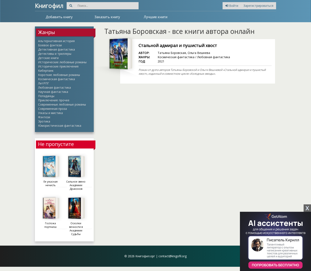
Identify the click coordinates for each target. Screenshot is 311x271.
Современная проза (52, 109)
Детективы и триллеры (54, 54)
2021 (161, 61)
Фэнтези (44, 117)
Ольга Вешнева (199, 53)
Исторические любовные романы (62, 62)
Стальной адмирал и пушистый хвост (178, 45)
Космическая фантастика (56, 79)
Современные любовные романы (62, 104)
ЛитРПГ (43, 83)
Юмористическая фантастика (59, 126)
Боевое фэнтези (50, 45)
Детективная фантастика (56, 49)
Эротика (44, 121)
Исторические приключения (58, 66)
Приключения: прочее (53, 100)
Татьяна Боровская (172, 53)
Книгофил (49, 5)
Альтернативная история (56, 41)
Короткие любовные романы (59, 75)
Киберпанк (46, 71)
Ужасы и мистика (50, 113)
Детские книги (48, 58)
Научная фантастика (53, 92)
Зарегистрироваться (258, 6)
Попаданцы (46, 96)
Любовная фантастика (54, 87)
